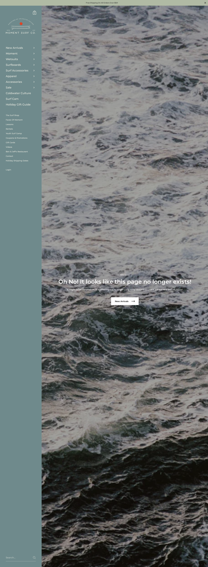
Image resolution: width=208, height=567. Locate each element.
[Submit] (34, 557)
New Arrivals (122, 301)
